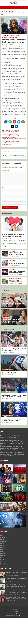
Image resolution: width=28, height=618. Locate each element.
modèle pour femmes (15, 140)
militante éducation (21, 138)
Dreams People (6, 35)
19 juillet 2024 (5, 44)
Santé (1, 557)
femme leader (14, 134)
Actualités (2, 537)
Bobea (17, 612)
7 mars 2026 (12, 256)
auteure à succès (6, 131)
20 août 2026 (5, 306)
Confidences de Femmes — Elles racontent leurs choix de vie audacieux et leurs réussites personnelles (13, 321)
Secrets (2, 559)
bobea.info (11, 44)
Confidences (6, 301)
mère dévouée (5, 138)
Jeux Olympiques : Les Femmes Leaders (13, 151)
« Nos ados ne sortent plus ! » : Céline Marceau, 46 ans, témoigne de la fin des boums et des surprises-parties (16, 599)
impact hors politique (7, 135)
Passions (4, 233)
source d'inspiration (16, 142)
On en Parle (12, 278)
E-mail (3, 193)
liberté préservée (15, 137)
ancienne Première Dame (13, 130)
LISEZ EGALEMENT (8, 329)
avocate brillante (14, 131)
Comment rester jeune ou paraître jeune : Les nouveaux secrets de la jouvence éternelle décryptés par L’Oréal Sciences (16, 580)
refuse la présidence (6, 142)
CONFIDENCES (7, 291)
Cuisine (2, 543)
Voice (11, 301)
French (17, 1)
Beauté (2, 539)
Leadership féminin (6, 137)
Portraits (2, 555)
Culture (2, 545)
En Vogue (2, 547)
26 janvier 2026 (12, 283)
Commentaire (5, 170)
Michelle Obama (13, 138)
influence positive (16, 135)
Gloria (13, 35)
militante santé (6, 140)
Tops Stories (13, 37)
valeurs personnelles (6, 144)
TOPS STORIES (7, 214)
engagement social (6, 134)
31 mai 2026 (5, 398)
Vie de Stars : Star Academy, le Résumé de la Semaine (17, 271)
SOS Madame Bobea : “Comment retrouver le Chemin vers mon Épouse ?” (17, 282)
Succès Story (6, 37)
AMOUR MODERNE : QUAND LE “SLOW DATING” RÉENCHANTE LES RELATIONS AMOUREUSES (14, 236)
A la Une (2, 535)
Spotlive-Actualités (8, 345)
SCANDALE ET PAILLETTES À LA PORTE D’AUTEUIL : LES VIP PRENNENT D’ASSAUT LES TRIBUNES (14, 396)
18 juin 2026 (5, 374)
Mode (1, 551)
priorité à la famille (15, 141)
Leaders (17, 35)
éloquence (14, 133)
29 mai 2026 (5, 238)
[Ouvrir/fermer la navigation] (3, 7)
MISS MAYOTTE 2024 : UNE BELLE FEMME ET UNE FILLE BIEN (13, 156)
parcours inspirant (6, 141)
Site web (4, 200)
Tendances (3, 562)
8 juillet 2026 (5, 352)
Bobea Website (16, 613)
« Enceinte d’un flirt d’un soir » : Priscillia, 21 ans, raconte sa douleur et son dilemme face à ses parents (16, 592)
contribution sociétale (7, 133)
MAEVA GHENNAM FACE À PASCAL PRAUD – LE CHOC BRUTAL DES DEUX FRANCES (17, 263)
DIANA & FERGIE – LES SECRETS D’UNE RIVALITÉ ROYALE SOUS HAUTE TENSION (16, 255)
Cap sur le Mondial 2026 (9, 373)
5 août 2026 (5, 322)
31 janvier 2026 (12, 274)
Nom (3, 187)
